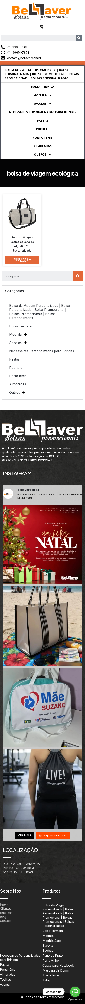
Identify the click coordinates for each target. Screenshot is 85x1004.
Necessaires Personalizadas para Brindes (42, 112)
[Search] (79, 38)
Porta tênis (42, 137)
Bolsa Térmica (42, 87)
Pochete (42, 129)
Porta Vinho (50, 960)
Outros (40, 154)
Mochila (40, 95)
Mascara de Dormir (56, 970)
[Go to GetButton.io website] (75, 999)
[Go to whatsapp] (75, 992)
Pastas (42, 120)
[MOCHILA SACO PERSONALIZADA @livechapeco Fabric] (42, 789)
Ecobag (47, 950)
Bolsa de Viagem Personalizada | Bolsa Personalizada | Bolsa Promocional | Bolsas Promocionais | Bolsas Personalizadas (42, 74)
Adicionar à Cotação (22, 260)
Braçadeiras (50, 975)
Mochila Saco (52, 941)
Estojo (46, 980)
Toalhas (5, 979)
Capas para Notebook (58, 965)
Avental (5, 984)
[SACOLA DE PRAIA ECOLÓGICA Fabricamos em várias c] (42, 626)
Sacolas (40, 103)
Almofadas (43, 146)
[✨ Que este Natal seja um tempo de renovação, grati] (42, 544)
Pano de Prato (52, 955)
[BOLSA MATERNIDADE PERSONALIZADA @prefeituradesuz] (42, 707)
